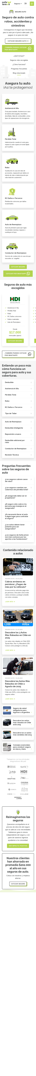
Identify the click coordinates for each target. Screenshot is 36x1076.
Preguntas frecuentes (19, 69)
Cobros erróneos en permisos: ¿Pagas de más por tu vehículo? (15, 584)
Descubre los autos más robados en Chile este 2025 (22, 723)
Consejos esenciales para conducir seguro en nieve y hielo (22, 747)
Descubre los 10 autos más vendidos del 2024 (22, 734)
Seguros (17, 3)
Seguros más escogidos (19, 60)
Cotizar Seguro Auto (17, 41)
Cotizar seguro (18, 267)
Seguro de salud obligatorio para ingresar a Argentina (21, 710)
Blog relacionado (19, 73)
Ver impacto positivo (18, 846)
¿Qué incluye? (19, 56)
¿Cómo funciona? (19, 64)
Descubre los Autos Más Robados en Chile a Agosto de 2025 (17, 684)
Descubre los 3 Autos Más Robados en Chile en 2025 (18, 635)
